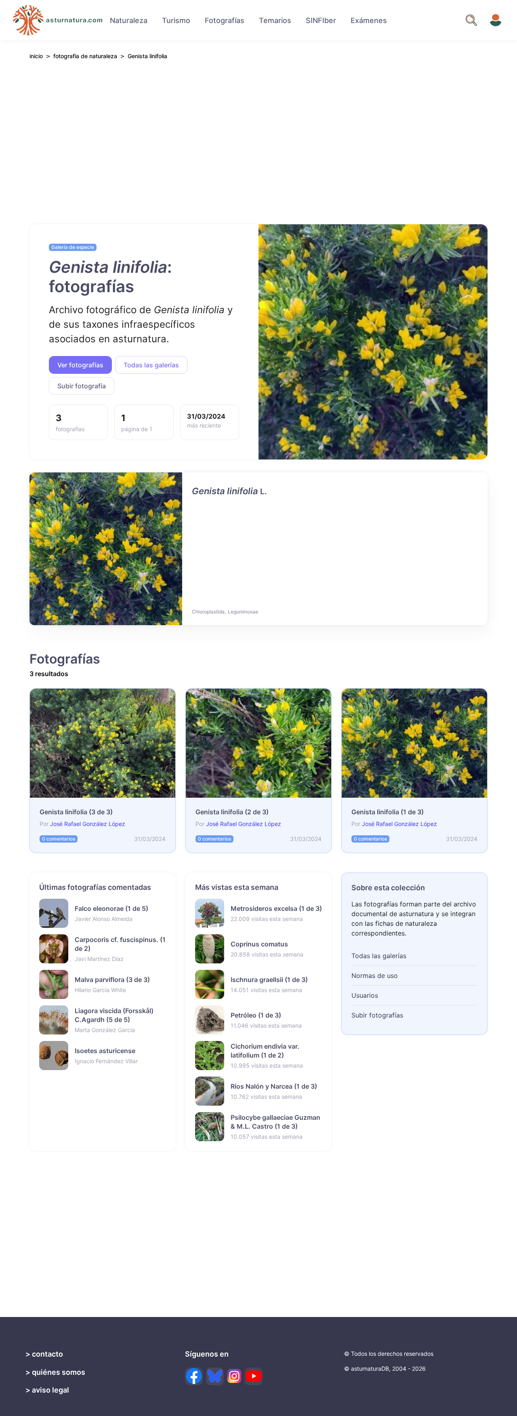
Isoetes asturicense (105, 1051)
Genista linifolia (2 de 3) (232, 812)
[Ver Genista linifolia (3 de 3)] (102, 743)
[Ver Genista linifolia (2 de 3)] (258, 743)
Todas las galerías (151, 365)
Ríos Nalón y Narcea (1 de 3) (274, 1086)
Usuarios (364, 995)
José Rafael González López (87, 823)
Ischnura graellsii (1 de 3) (269, 980)
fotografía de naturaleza (85, 56)
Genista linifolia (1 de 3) (387, 812)
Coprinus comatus (259, 944)
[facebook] (194, 1376)
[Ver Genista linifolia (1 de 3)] (373, 341)
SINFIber (321, 20)
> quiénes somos (55, 1372)
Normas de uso (374, 975)
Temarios (275, 20)
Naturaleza (128, 20)
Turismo (176, 20)
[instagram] (234, 1376)
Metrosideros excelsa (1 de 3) (276, 908)
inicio (36, 56)
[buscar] (471, 20)
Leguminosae (243, 612)
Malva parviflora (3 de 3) (112, 980)
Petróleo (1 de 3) (256, 1015)
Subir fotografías (377, 1015)
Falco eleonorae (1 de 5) (111, 908)
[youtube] (254, 1376)
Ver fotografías (80, 365)
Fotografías (224, 20)
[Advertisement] (258, 141)
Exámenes (369, 20)
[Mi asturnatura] (495, 20)
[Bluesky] (215, 1376)
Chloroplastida (208, 612)
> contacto (44, 1354)
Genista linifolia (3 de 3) (76, 812)
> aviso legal (47, 1390)
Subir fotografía (81, 386)
